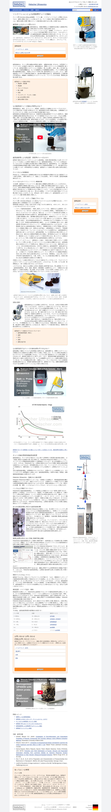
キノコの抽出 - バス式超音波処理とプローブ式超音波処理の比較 (40, 397)
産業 (32, 10)
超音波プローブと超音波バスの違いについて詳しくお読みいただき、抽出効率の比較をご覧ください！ (40, 450)
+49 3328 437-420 (93, 4)
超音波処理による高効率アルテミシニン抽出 (29, 726)
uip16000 (52, 627)
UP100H (52, 616)
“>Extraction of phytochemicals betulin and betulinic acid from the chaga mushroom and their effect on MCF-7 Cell (41, 744)
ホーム (43, 805)
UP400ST (84, 101)
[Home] (19, 4)
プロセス (26, 10)
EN (95, 10)
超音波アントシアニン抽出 (24, 728)
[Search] (91, 10)
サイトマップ (38, 807)
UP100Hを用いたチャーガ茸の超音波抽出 (40, 153)
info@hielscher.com (93, 6)
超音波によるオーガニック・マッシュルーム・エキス (31, 719)
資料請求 (40, 56)
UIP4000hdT (53, 624)
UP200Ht (52, 619)
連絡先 (37, 10)
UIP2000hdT (53, 622)
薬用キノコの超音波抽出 (23, 717)
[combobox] (81, 10)
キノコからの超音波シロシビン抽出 (26, 721)
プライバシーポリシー (65, 807)
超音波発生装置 (17, 10)
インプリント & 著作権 (50, 807)
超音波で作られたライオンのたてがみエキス (29, 724)
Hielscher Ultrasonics (38, 4)
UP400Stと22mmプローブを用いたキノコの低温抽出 (40, 708)
